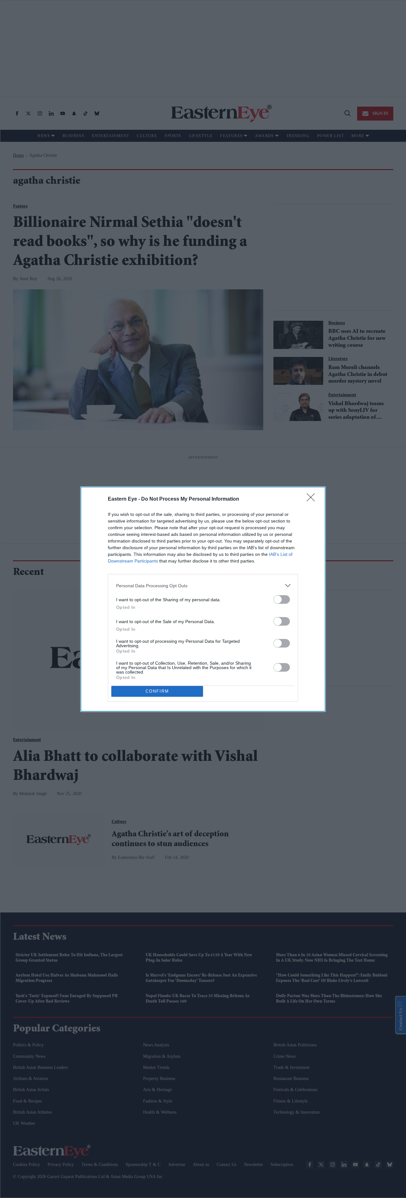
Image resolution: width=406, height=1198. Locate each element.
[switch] (281, 599)
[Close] (313, 499)
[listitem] (203, 585)
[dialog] (203, 599)
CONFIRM (157, 691)
